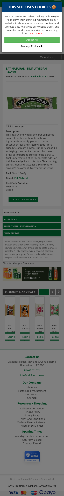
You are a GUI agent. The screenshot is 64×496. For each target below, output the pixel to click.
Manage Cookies (30, 46)
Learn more (35, 33)
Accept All (32, 39)
